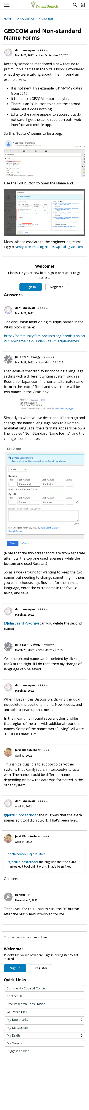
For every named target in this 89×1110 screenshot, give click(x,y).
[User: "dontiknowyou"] (8, 52)
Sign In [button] (31, 287)
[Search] (75, 5)
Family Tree (22, 247)
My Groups (14, 1043)
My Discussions (18, 1028)
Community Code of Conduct (27, 988)
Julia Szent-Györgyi (28, 357)
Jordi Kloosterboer (28, 750)
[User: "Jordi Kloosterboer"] (8, 752)
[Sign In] (83, 5)
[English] (44, 5)
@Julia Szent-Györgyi (21, 623)
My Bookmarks (44, 1019)
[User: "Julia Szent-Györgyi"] (8, 359)
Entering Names (43, 247)
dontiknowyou (25, 50)
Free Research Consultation (26, 1004)
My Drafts (44, 1035)
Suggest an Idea (18, 1051)
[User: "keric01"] (8, 897)
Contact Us (14, 996)
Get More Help (17, 1012)
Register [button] (56, 287)
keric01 (20, 895)
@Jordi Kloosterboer (21, 815)
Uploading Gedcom (69, 247)
